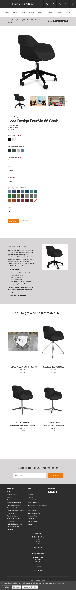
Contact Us (41, 12)
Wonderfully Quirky (12, 516)
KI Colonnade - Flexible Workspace (37, 505)
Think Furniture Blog (33, 510)
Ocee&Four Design (13, 117)
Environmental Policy (34, 513)
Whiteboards (10, 521)
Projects (23, 12)
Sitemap (30, 524)
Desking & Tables (12, 494)
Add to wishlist (25, 220)
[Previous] (10, 101)
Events (30, 492)
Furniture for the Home (13, 526)
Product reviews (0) (46, 235)
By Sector (67, 12)
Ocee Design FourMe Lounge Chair (22, 425)
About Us (31, 12)
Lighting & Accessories (13, 505)
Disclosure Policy (32, 516)
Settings (6, 587)
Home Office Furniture (34, 500)
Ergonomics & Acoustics (14, 502)
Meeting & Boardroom (24, 20)
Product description (30, 235)
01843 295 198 (38, 571)
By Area (59, 12)
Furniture (50, 12)
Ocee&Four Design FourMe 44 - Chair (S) (22, 367)
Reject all (16, 587)
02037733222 (38, 547)
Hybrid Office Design (33, 502)
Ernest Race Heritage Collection (16, 510)
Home (7, 12)
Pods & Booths (11, 513)
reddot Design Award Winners (15, 524)
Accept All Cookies (30, 587)
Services (15, 12)
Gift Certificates (32, 521)
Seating (14, 20)
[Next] (66, 101)
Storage (9, 497)
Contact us (31, 518)
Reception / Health (12, 508)
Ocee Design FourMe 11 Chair (53, 367)
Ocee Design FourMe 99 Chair (53, 425)
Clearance (10, 529)
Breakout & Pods (12, 500)
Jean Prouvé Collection (13, 518)
